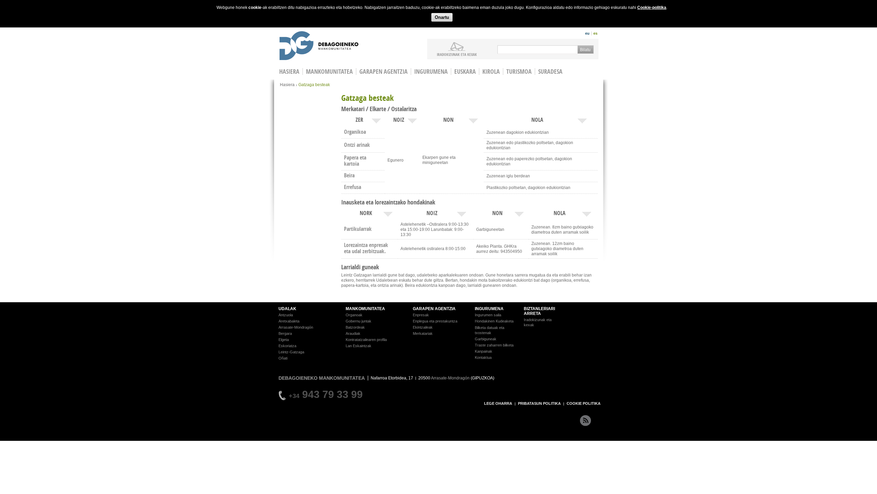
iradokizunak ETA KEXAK (457, 54)
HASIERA (289, 71)
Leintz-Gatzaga (291, 352)
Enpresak (421, 315)
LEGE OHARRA (498, 403)
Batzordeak (355, 327)
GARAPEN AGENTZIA (434, 308)
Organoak (354, 315)
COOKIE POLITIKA (584, 403)
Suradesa (550, 71)
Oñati (283, 358)
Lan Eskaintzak (358, 346)
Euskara (465, 71)
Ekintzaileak (423, 327)
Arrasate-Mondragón (296, 327)
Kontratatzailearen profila (366, 340)
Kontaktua (483, 357)
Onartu (442, 17)
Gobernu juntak (358, 321)
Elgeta (284, 340)
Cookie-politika (651, 7)
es (595, 33)
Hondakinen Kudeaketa (494, 321)
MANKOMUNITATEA (365, 308)
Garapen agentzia (383, 71)
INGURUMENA (489, 308)
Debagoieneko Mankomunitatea (319, 46)
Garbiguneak (485, 339)
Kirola (491, 71)
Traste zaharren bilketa (494, 345)
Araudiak (353, 333)
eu (587, 33)
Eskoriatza (287, 346)
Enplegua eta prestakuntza (435, 321)
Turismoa (519, 71)
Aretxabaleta (289, 321)
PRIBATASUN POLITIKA (539, 403)
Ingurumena (431, 71)
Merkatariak (423, 333)
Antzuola (286, 315)
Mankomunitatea (329, 71)
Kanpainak (483, 351)
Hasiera (287, 84)
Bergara (285, 333)
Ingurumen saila (488, 315)
